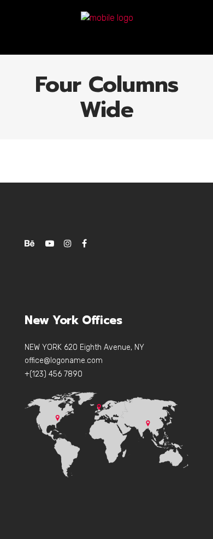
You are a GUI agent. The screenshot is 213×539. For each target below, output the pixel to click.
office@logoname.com (64, 360)
